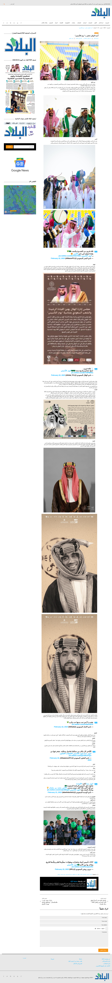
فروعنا (52, 959)
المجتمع (51, 22)
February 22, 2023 (58, 258)
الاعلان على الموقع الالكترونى (103, 966)
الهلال (78, 874)
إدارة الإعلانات (106, 963)
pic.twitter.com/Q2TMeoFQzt (80, 755)
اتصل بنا (24, 958)
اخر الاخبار (101, 22)
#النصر (75, 254)
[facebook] (3, 23)
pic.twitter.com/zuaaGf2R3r (82, 724)
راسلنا (80, 959)
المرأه (56, 22)
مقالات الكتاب (44, 22)
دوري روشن (63, 874)
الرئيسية (107, 22)
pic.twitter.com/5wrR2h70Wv (70, 256)
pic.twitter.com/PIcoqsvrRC (82, 867)
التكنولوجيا (67, 22)
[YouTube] (17, 23)
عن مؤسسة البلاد (106, 959)
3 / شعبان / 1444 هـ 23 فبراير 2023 (83, 38)
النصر (81, 874)
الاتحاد (91, 874)
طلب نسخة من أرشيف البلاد (75, 961)
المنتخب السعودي (86, 874)
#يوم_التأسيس (87, 256)
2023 (105, 27)
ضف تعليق (71, 38)
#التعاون (63, 753)
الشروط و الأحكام (77, 963)
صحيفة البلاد (96, 38)
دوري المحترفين (69, 874)
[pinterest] (14, 23)
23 (98, 27)
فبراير (101, 27)
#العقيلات (69, 753)
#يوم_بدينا (87, 753)
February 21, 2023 (55, 792)
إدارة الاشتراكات (106, 961)
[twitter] (7, 23)
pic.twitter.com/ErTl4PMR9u (82, 373)
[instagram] (10, 23)
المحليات (79, 22)
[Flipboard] (21, 23)
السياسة (90, 22)
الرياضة (84, 22)
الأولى (95, 22)
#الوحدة (79, 784)
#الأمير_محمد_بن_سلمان (58, 788)
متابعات (73, 22)
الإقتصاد (61, 22)
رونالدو (59, 874)
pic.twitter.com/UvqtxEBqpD (58, 790)
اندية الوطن (74, 874)
